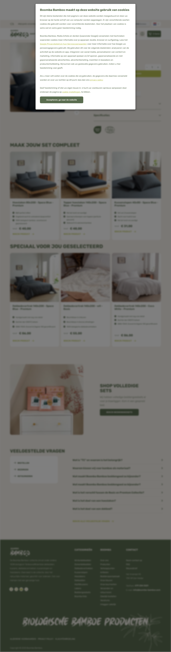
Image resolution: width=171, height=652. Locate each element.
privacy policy (96, 80)
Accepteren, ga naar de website (61, 100)
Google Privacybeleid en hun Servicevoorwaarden (63, 44)
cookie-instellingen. (71, 92)
